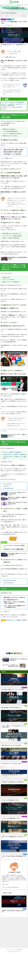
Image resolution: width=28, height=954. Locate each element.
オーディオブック (13, 5)
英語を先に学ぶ (6, 277)
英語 (22, 5)
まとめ (4, 109)
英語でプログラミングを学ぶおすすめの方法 (12, 107)
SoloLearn (6, 486)
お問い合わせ (19, 949)
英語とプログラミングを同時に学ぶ (11, 281)
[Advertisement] (14, 637)
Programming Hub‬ (8, 488)
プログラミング (3, 19)
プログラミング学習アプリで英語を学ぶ (12, 452)
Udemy (13, 538)
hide (6, 99)
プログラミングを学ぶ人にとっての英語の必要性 (13, 102)
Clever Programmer (9, 582)
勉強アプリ (2, 5)
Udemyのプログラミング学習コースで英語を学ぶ (14, 454)
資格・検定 (7, 5)
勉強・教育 (18, 5)
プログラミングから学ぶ (8, 279)
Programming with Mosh (10, 580)
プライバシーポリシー (11, 949)
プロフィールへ (5, 884)
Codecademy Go (8, 483)
